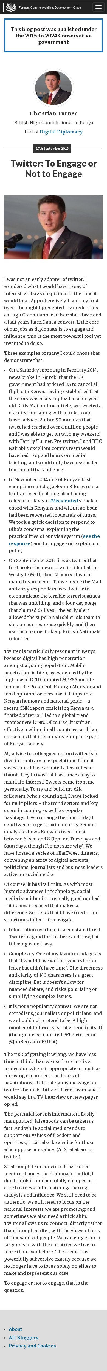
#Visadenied (63, 500)
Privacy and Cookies (32, 1346)
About (15, 1329)
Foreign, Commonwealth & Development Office (50, 7)
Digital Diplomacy (61, 132)
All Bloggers (23, 1337)
